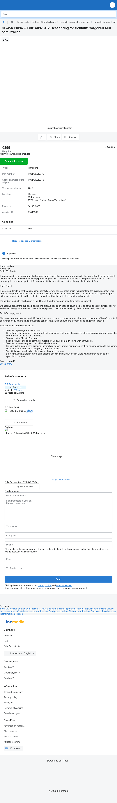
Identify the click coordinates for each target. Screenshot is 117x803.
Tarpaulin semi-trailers (95, 608)
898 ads (18, 390)
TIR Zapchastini (12, 384)
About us (8, 635)
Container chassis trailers (103, 611)
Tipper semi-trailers (74, 608)
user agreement (64, 585)
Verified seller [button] (16, 387)
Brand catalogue (12, 713)
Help (6, 641)
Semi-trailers (6, 608)
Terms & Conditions (13, 692)
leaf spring (33, 167)
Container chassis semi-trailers (33, 611)
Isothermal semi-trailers (11, 614)
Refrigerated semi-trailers (26, 608)
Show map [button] (56, 456)
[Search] (113, 14)
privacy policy (44, 585)
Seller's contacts (12, 646)
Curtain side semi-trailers (51, 608)
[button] (112, 5)
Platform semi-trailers (80, 611)
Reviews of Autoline (13, 708)
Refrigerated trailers (59, 611)
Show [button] (29, 410)
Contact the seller (14, 161)
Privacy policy (11, 697)
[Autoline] (12, 22)
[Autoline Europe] (20, 5)
